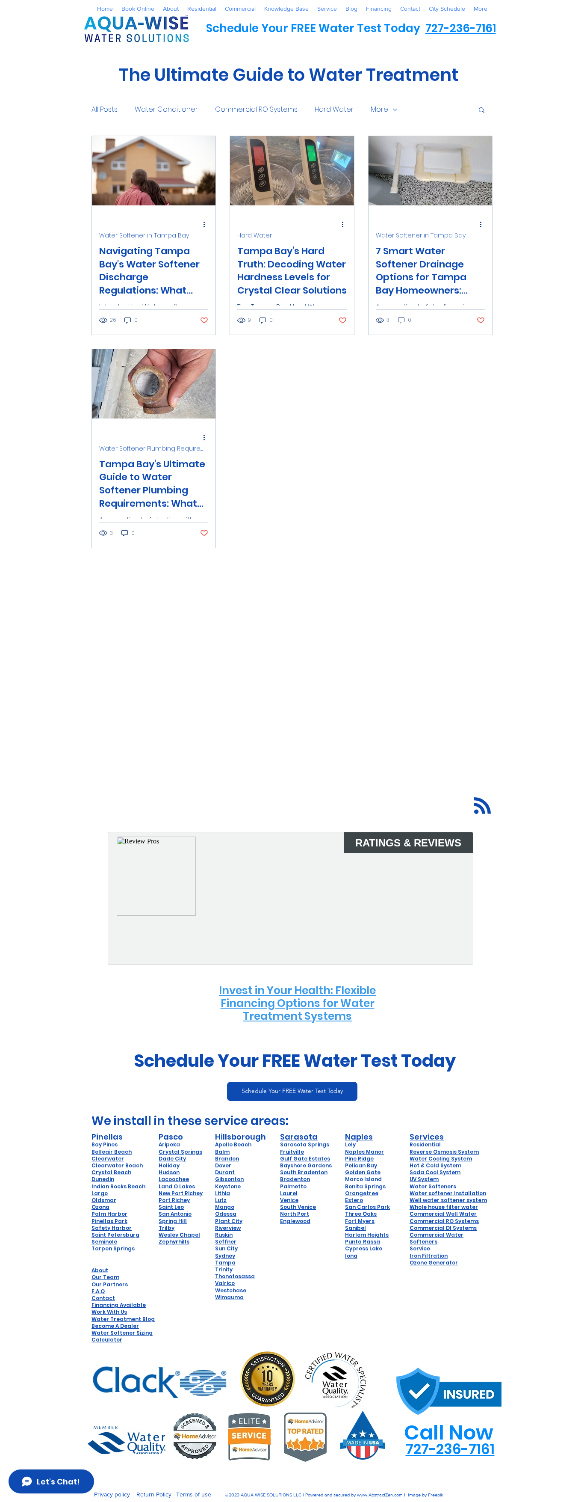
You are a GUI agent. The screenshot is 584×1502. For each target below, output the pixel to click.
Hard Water (334, 109)
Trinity (224, 1269)
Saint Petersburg (115, 1234)
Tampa (225, 1262)
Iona (351, 1255)
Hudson (169, 1172)
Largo (99, 1193)
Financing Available (118, 1305)
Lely (350, 1144)
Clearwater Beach (117, 1165)
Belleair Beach (111, 1151)
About (99, 1270)
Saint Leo (171, 1207)
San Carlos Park (367, 1207)
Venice (289, 1200)
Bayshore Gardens (306, 1165)
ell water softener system (451, 1200)
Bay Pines (104, 1144)
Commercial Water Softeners (436, 1238)
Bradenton (295, 1179)
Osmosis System (456, 1151)
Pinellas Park (109, 1221)
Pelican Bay (361, 1165)
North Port (294, 1213)
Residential (425, 1144)
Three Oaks (361, 1213)
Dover (223, 1165)
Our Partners (109, 1284)
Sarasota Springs (304, 1144)
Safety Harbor (111, 1228)
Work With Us (109, 1311)
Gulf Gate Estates (305, 1158)
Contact (103, 1298)
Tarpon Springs (113, 1248)
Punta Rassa (362, 1241)
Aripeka (169, 1144)
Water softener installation (448, 1193)
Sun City (226, 1248)
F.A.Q (98, 1291)
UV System (424, 1179)
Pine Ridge (359, 1158)
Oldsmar (103, 1200)
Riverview (228, 1228)
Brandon (227, 1158)
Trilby (166, 1228)
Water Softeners (433, 1186)
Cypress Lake (363, 1248)
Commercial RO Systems (256, 109)
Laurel (289, 1193)
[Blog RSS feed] (482, 806)
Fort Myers (360, 1221)
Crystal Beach (111, 1172)
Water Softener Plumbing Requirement (153, 448)
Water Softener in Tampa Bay (144, 235)
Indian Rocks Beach (118, 1186)
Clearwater (107, 1158)
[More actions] (207, 225)
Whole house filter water (444, 1207)
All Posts (104, 109)
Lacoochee (174, 1179)
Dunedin (102, 1179)
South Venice (298, 1207)
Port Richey (174, 1200)
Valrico (225, 1283)
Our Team (105, 1277)
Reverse (421, 1151)
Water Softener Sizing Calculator (122, 1336)
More (379, 109)
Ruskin (224, 1234)
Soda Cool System (435, 1172)
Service (420, 1248)
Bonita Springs (365, 1186)
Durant (225, 1172)
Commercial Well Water (443, 1213)
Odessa (225, 1213)
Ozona (100, 1207)
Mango (224, 1207)
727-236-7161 (460, 28)
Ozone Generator (434, 1262)
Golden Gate (362, 1172)
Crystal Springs (180, 1151)
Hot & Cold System (435, 1165)
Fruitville (292, 1151)
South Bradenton (303, 1172)
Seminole (104, 1241)
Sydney (225, 1255)
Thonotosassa (235, 1276)
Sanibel (355, 1228)
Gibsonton (229, 1179)
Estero (354, 1200)
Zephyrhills (174, 1241)
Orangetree (361, 1193)
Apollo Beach (233, 1144)
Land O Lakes (177, 1186)
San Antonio (175, 1213)
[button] (482, 110)
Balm (222, 1151)
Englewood (295, 1221)
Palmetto (293, 1186)
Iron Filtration (429, 1255)
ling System (455, 1158)
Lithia (222, 1193)
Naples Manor (364, 1151)
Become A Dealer (115, 1326)
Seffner (225, 1241)
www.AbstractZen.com (380, 1494)
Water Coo (424, 1158)
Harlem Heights (367, 1234)
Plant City (228, 1221)
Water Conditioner (166, 109)
